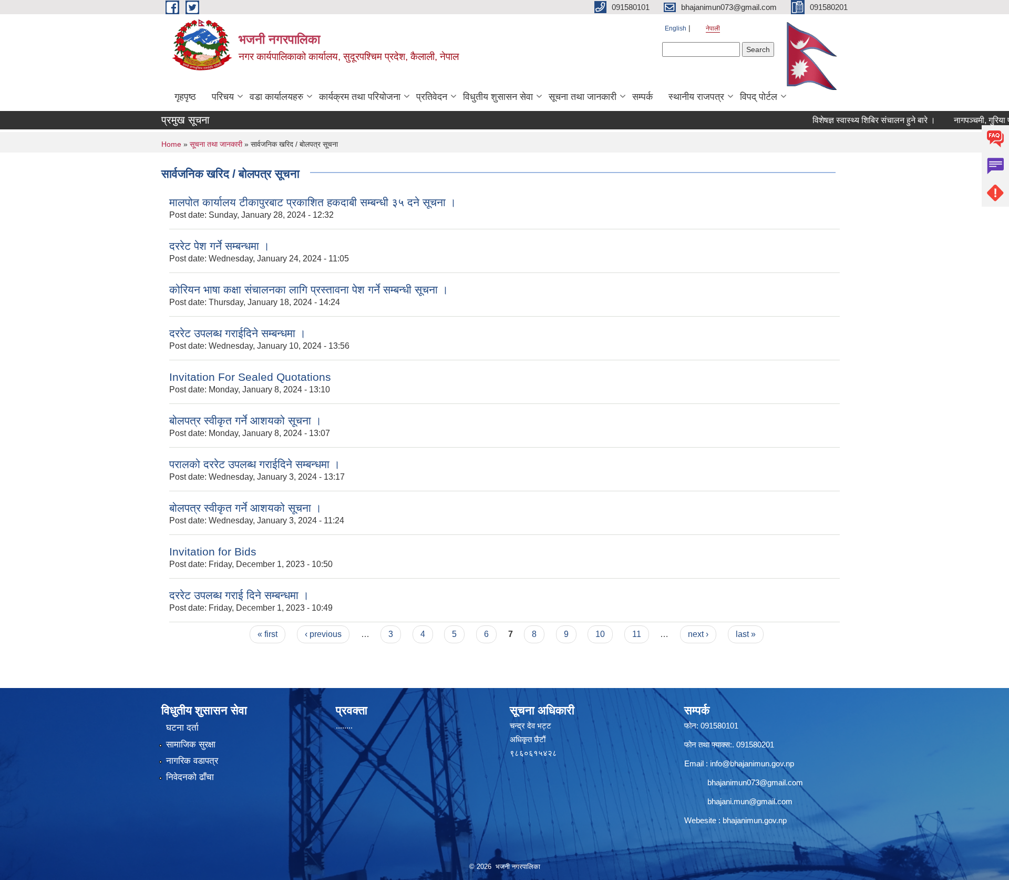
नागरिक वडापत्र (192, 761)
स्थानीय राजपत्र (696, 97)
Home (171, 144)
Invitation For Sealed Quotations (250, 377)
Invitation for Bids (212, 551)
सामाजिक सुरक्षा (190, 745)
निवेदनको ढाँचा (190, 777)
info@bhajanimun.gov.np (752, 763)
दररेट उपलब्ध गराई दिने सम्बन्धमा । (239, 595)
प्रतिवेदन (431, 97)
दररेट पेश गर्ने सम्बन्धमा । (219, 246)
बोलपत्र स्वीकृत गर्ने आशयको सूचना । (245, 420)
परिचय (223, 97)
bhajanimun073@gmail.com (755, 782)
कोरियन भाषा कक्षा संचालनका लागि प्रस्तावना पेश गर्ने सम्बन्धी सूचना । (308, 290)
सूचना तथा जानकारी (582, 97)
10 (600, 634)
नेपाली (713, 28)
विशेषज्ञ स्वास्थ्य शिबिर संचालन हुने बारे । (854, 120)
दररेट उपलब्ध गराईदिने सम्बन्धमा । (237, 333)
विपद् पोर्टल (758, 97)
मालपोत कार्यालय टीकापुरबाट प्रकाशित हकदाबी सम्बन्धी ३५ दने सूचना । (312, 202)
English (675, 28)
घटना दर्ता (182, 728)
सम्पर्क (642, 97)
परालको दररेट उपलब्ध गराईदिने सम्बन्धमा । (254, 464)
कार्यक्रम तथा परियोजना (359, 97)
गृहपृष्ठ (185, 97)
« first (267, 634)
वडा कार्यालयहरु (276, 97)
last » (746, 634)
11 (636, 634)
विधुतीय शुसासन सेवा (498, 97)
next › (698, 634)
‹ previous (323, 634)
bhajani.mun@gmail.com (749, 801)
